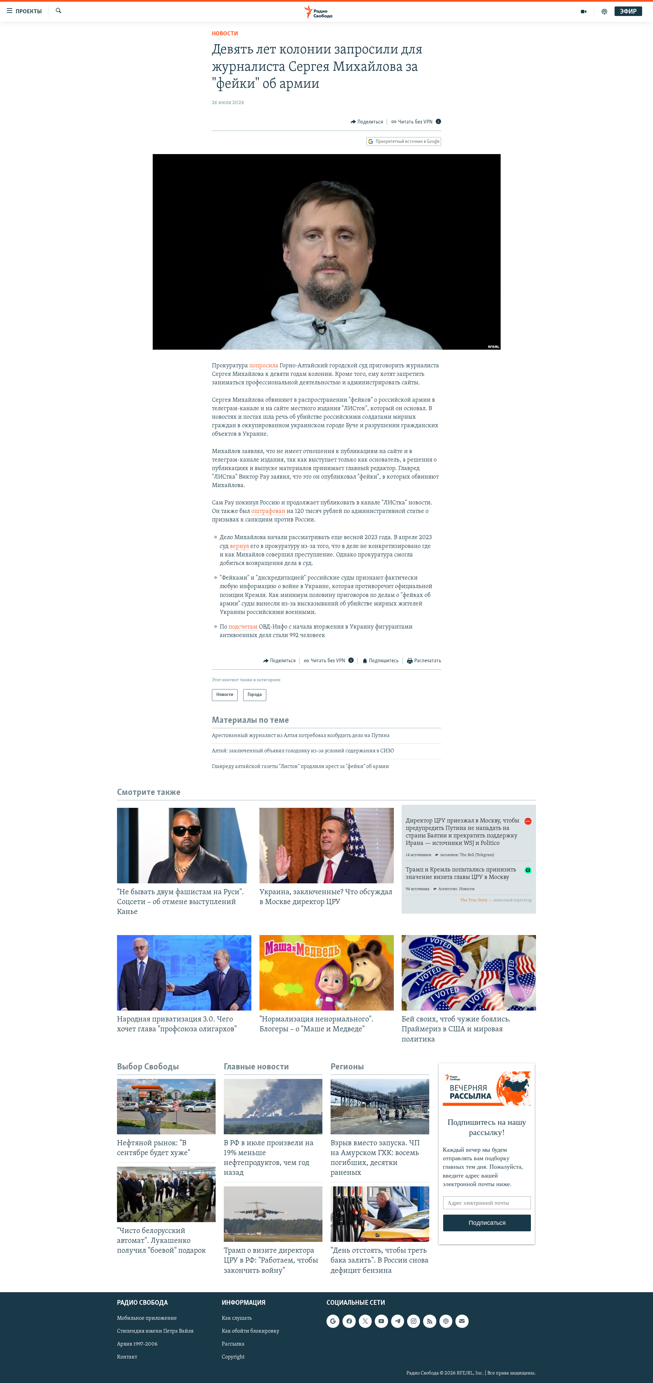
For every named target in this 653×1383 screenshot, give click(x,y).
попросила (263, 366)
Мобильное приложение (147, 1318)
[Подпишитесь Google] (332, 1321)
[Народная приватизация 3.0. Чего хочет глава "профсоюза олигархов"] (184, 973)
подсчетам (244, 627)
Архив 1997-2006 (137, 1344)
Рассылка (233, 1344)
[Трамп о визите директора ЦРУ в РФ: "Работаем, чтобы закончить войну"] (273, 1214)
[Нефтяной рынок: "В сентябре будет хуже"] (166, 1106)
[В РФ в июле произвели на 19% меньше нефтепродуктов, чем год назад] (273, 1106)
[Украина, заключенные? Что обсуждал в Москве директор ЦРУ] (326, 845)
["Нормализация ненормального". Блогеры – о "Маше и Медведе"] (326, 973)
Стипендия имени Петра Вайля (155, 1331)
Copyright (233, 1357)
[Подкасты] (445, 1321)
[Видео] (583, 11)
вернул (239, 547)
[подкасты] (604, 11)
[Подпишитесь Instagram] (413, 1321)
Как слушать (237, 1318)
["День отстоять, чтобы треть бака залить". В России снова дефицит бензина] (380, 1214)
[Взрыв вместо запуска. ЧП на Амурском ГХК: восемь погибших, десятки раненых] (380, 1106)
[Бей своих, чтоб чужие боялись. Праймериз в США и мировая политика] (469, 973)
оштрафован (268, 512)
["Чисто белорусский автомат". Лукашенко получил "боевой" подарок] (166, 1194)
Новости (225, 34)
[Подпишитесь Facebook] (348, 1321)
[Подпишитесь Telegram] (397, 1321)
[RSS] (429, 1321)
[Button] (367, 122)
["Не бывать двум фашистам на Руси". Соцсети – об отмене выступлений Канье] (184, 845)
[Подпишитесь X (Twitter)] (365, 1321)
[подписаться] (461, 1321)
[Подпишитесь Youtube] (381, 1321)
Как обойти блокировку (250, 1331)
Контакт (127, 1357)
